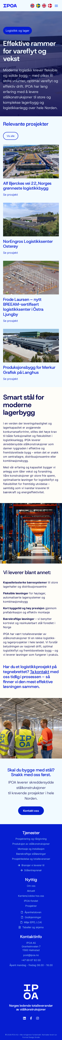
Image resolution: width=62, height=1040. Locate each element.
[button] (56, 5)
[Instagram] (37, 1018)
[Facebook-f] (31, 1018)
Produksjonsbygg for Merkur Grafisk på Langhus (29, 370)
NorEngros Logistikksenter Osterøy (28, 244)
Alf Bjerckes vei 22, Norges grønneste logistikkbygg (27, 186)
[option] (39, 6)
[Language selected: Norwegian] (42, 5)
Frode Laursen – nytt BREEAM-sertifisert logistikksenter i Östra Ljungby (23, 307)
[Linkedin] (24, 1018)
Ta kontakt (39, 671)
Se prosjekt (10, 194)
